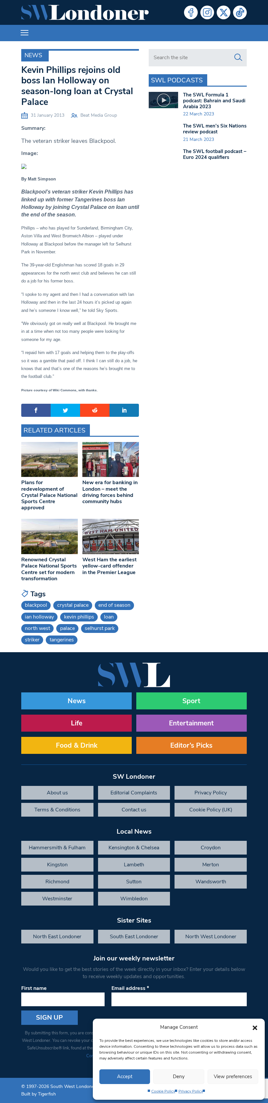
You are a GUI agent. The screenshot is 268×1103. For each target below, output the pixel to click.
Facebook (191, 12)
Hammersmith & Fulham (57, 847)
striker (32, 639)
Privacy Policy (190, 1091)
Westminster (57, 898)
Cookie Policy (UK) (210, 809)
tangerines (62, 639)
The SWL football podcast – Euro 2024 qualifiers (214, 154)
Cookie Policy (163, 1091)
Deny (179, 1076)
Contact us (134, 809)
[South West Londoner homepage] (85, 12)
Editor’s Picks (191, 745)
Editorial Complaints (133, 792)
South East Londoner (134, 936)
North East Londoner (57, 936)
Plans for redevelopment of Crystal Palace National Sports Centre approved (49, 495)
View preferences (233, 1076)
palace (67, 628)
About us (57, 792)
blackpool (36, 605)
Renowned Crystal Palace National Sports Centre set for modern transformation (49, 569)
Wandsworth (210, 881)
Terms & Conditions (57, 809)
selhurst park (100, 628)
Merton (210, 864)
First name (34, 988)
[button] (255, 1027)
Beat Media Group (98, 115)
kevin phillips (79, 616)
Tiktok (240, 12)
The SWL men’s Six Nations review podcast (214, 129)
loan (109, 616)
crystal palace (73, 605)
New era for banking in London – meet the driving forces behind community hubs (110, 492)
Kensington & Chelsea (134, 847)
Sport (191, 700)
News (33, 55)
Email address (130, 988)
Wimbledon (134, 898)
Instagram (207, 12)
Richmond (57, 881)
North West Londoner (210, 936)
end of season (114, 605)
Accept (124, 1076)
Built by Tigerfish (38, 1094)
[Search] (238, 57)
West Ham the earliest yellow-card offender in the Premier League (109, 566)
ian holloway (39, 616)
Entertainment (191, 723)
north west (37, 628)
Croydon (211, 847)
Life (76, 723)
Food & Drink (76, 745)
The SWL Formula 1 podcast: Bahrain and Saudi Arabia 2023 (214, 101)
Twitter (223, 12)
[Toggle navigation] (24, 33)
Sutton (134, 881)
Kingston (57, 864)
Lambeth (134, 864)
